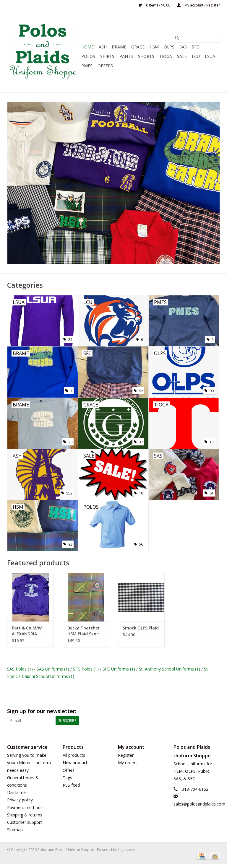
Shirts (107, 56)
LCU (196, 56)
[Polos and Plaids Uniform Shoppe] (43, 52)
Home (87, 47)
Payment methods (25, 807)
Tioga (165, 56)
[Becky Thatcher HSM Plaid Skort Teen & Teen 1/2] (86, 597)
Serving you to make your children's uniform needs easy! (29, 762)
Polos (88, 56)
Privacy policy (20, 800)
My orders (127, 762)
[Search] (177, 38)
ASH (103, 47)
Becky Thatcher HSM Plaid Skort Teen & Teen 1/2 (84, 631)
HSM (154, 47)
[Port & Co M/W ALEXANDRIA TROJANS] (30, 597)
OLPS (169, 47)
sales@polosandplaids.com (199, 804)
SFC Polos (86, 669)
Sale (182, 56)
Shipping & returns (24, 815)
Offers (105, 66)
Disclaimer (17, 792)
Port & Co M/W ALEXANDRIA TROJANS (27, 631)
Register (126, 755)
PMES (87, 66)
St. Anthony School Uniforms (169, 669)
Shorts (146, 56)
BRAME (119, 47)
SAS (183, 47)
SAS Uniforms (53, 669)
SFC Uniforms (119, 669)
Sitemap (15, 829)
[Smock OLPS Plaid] (141, 597)
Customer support (24, 822)
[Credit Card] (200, 855)
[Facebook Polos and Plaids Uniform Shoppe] (215, 711)
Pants (126, 56)
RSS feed (71, 785)
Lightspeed (127, 849)
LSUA (210, 56)
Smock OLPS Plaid (141, 628)
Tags (67, 777)
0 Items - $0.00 (158, 5)
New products (76, 762)
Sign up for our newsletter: (41, 711)
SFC (195, 47)
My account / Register (202, 5)
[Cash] (214, 855)
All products (74, 755)
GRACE (138, 47)
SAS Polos (20, 669)
